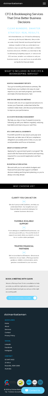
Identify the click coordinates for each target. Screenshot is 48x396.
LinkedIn (8, 344)
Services (8, 329)
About (7, 326)
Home (7, 323)
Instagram (8, 350)
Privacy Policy (10, 335)
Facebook (8, 347)
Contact (8, 332)
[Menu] (44, 3)
